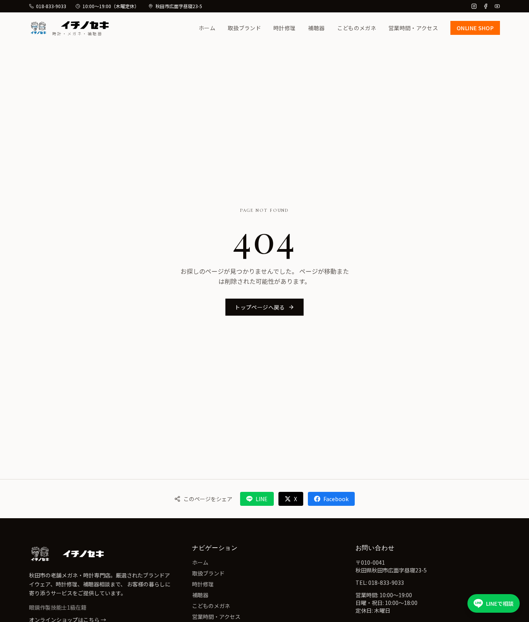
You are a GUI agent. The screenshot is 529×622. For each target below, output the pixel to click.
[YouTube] (497, 6)
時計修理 (284, 28)
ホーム (207, 28)
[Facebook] (485, 6)
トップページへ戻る (260, 307)
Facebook (336, 499)
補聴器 (316, 28)
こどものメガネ (356, 28)
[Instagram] (474, 6)
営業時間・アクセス (413, 28)
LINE (262, 499)
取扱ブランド (244, 28)
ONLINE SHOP (475, 28)
